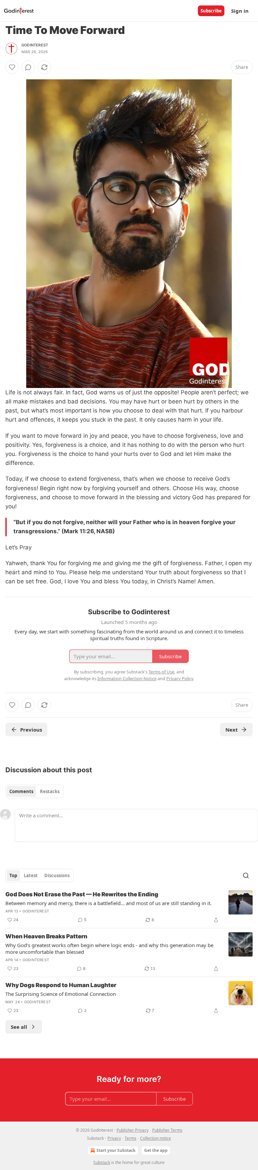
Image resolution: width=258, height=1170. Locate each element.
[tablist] (34, 791)
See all (19, 1026)
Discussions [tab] (57, 875)
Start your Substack (115, 1150)
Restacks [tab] (49, 791)
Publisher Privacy (132, 1130)
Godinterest (35, 45)
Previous (31, 729)
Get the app (156, 1150)
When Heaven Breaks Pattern (46, 936)
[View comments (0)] (28, 67)
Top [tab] (13, 875)
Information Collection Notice (127, 678)
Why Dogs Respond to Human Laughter (60, 985)
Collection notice (155, 1138)
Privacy (114, 1138)
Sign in (240, 10)
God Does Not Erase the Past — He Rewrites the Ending (81, 894)
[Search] (246, 875)
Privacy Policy (179, 678)
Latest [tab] (31, 875)
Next (231, 729)
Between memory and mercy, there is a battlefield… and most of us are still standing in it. (108, 903)
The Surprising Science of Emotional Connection (60, 993)
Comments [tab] (21, 791)
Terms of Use (161, 672)
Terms (130, 1138)
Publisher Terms (167, 1130)
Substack (101, 1162)
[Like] (12, 67)
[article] (129, 907)
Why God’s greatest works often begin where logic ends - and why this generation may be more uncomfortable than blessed (109, 948)
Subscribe (211, 11)
